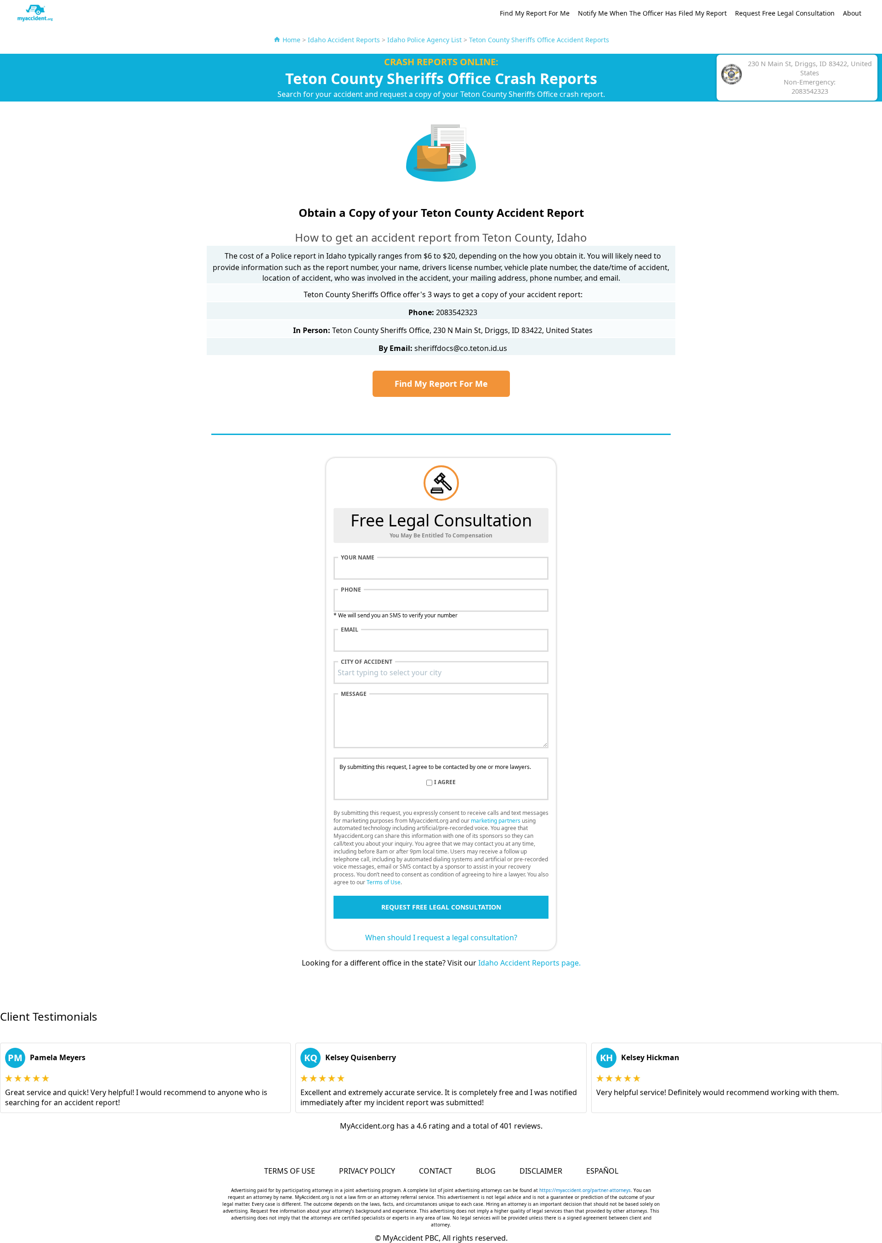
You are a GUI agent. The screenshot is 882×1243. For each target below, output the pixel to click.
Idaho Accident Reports (344, 39)
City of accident (366, 662)
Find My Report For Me (535, 13)
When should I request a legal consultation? (441, 937)
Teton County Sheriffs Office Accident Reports (539, 39)
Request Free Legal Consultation (785, 13)
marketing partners (495, 821)
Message (354, 694)
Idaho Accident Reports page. (529, 963)
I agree (445, 782)
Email (349, 630)
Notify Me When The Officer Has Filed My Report (652, 13)
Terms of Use (384, 882)
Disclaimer (541, 1171)
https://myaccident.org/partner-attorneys (585, 1190)
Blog (486, 1171)
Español (602, 1171)
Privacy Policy (367, 1171)
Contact (435, 1171)
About (852, 13)
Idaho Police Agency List (424, 39)
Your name (357, 557)
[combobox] (441, 672)
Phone (351, 590)
